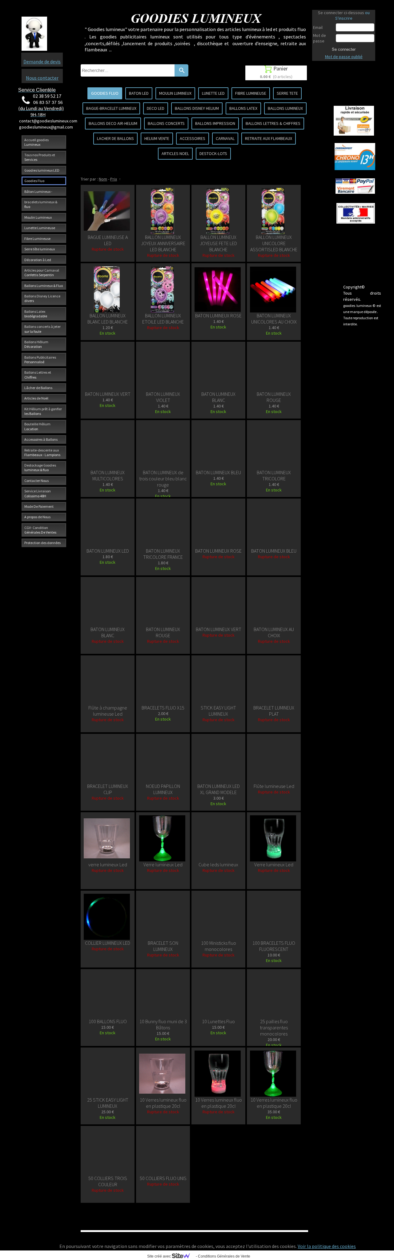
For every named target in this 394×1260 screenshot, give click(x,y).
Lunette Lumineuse (39, 227)
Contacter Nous (36, 480)
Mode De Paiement (39, 506)
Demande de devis (42, 61)
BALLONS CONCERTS (166, 123)
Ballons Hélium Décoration (36, 344)
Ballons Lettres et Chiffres (37, 374)
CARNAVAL (225, 138)
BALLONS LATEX (243, 108)
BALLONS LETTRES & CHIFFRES (273, 123)
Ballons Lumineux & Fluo (43, 285)
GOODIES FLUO (105, 93)
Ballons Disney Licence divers (42, 298)
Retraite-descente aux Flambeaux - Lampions (42, 452)
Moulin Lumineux (38, 217)
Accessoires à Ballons (41, 439)
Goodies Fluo (34, 180)
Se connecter (344, 49)
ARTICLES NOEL (175, 153)
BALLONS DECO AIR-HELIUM (113, 123)
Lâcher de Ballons (38, 387)
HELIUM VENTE (156, 138)
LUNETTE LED (213, 93)
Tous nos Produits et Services (39, 157)
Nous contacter (42, 78)
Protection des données (42, 542)
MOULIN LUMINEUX (175, 93)
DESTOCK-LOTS (213, 153)
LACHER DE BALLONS (115, 138)
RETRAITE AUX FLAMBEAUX (268, 138)
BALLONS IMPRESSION (215, 123)
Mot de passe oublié (344, 56)
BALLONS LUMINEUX (285, 108)
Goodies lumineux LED (41, 170)
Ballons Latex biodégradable (35, 313)
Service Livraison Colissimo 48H (37, 493)
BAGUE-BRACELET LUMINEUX (111, 108)
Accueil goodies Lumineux (36, 142)
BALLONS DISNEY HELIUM (197, 108)
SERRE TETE (287, 93)
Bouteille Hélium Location (37, 426)
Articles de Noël (36, 398)
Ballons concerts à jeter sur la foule (42, 328)
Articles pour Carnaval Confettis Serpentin (41, 272)
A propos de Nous (37, 517)
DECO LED (155, 108)
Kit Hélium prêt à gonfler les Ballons (43, 411)
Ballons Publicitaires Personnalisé (40, 359)
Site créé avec (159, 1256)
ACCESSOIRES (192, 138)
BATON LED (139, 93)
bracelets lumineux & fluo (40, 204)
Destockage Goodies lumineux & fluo (40, 467)
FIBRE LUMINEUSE (250, 93)
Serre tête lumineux (39, 249)
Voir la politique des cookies (327, 1246)
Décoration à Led (37, 259)
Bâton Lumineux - (38, 191)
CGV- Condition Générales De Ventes (40, 530)
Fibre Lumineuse (37, 238)
